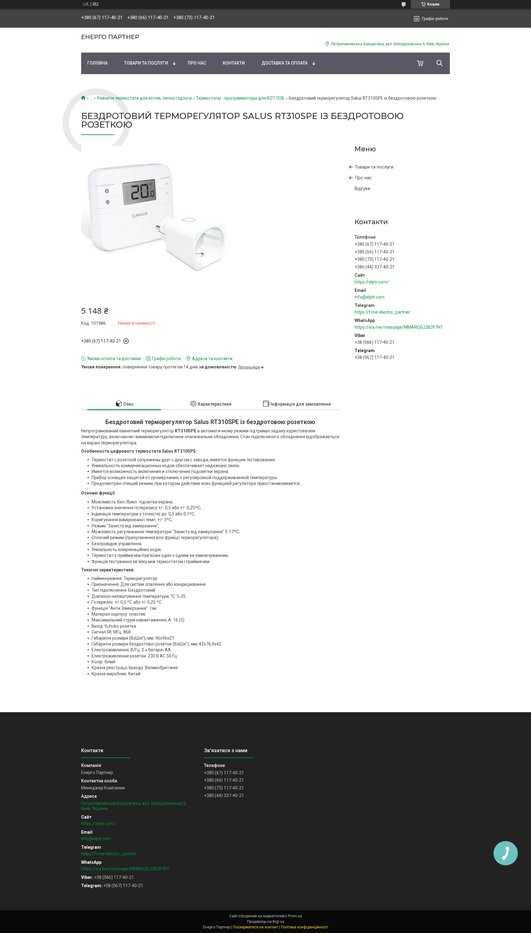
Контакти (234, 63)
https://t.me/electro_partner (382, 312)
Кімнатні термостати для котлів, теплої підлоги (144, 98)
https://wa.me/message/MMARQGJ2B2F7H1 (399, 327)
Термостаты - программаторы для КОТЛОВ (240, 98)
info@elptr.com (369, 297)
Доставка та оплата (285, 63)
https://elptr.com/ (372, 282)
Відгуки (362, 188)
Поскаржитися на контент (255, 927)
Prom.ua (295, 916)
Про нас (197, 63)
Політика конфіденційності (304, 927)
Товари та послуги (146, 63)
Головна (97, 63)
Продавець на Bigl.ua (265, 921)
